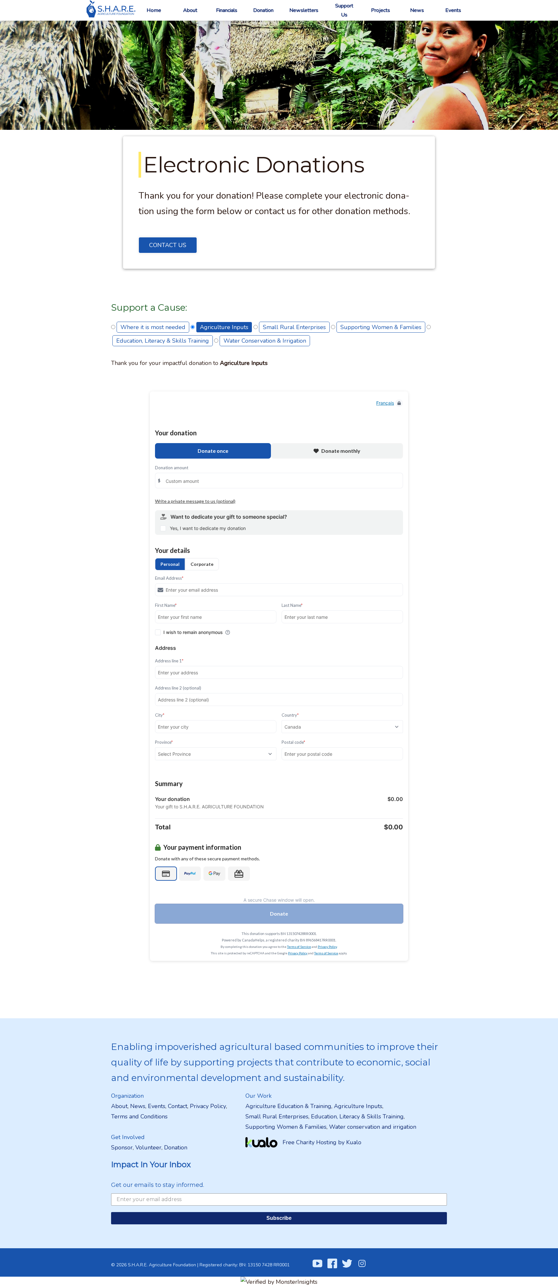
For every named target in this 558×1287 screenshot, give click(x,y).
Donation (263, 10)
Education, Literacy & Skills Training (162, 341)
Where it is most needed (152, 327)
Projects (380, 10)
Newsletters (303, 10)
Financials (226, 10)
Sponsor (122, 1147)
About (190, 10)
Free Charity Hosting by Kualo (322, 1142)
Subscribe (279, 1218)
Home (154, 10)
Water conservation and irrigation (372, 1127)
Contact (177, 1106)
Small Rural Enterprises (294, 327)
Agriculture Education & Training (288, 1106)
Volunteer (148, 1147)
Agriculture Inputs (224, 327)
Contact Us (167, 245)
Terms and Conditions (139, 1116)
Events (453, 10)
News (417, 10)
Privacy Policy (208, 1106)
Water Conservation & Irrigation (264, 341)
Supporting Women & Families (380, 327)
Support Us (344, 10)
